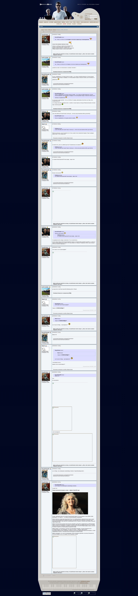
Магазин (69, 23)
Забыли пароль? (88, 19)
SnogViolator (45, 34)
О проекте (79, 23)
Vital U (43, 124)
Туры (74, 22)
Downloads (59, 23)
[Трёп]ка (54, 29)
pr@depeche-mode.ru (84, 582)
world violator (45, 57)
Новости (46, 22)
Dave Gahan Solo (85, 22)
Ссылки (74, 23)
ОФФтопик (50, 29)
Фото (67, 22)
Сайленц (44, 111)
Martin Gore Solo (94, 22)
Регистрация (87, 18)
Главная (41, 22)
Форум (64, 23)
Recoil (78, 22)
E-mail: (86, 15)
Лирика (63, 22)
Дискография (57, 22)
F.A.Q (71, 22)
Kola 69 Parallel (45, 74)
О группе (51, 22)
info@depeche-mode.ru (85, 581)
